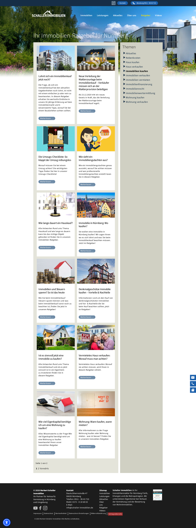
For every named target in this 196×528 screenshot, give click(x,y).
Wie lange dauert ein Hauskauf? (55, 223)
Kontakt (123, 3)
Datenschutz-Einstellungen (79, 513)
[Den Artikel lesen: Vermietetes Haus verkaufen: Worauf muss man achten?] (96, 337)
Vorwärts (44, 468)
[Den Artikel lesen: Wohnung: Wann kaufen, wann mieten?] (96, 403)
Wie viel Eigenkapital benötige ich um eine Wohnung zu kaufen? (54, 425)
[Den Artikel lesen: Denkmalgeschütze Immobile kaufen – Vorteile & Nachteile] (96, 271)
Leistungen (102, 15)
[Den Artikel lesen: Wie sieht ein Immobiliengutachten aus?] (96, 138)
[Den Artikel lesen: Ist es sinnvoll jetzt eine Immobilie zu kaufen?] (56, 337)
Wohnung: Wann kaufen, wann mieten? (95, 423)
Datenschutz (48, 513)
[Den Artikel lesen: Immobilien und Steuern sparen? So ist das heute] (56, 271)
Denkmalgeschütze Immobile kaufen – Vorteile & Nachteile (95, 291)
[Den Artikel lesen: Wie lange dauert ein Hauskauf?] (56, 205)
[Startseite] (55, 13)
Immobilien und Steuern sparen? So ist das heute (51, 291)
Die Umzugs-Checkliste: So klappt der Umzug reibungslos (54, 158)
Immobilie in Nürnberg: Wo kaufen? (93, 224)
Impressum (37, 513)
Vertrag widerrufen (115, 514)
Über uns (131, 15)
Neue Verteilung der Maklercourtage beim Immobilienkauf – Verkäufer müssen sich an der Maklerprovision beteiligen (94, 82)
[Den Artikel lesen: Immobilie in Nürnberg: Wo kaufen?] (96, 205)
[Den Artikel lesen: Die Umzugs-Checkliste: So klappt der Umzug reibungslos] (56, 138)
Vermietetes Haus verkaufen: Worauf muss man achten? (94, 357)
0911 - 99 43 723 (81, 499)
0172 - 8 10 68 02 (80, 502)
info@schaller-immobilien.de (79, 507)
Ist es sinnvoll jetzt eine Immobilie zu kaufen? (50, 357)
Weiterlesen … (47, 118)
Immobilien (86, 15)
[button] (6, 522)
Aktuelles (117, 15)
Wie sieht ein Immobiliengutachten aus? (93, 158)
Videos (158, 15)
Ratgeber (145, 15)
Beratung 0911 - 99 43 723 (146, 3)
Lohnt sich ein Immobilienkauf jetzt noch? (54, 78)
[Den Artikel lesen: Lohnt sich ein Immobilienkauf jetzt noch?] (56, 58)
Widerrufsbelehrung (98, 513)
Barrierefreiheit (61, 513)
